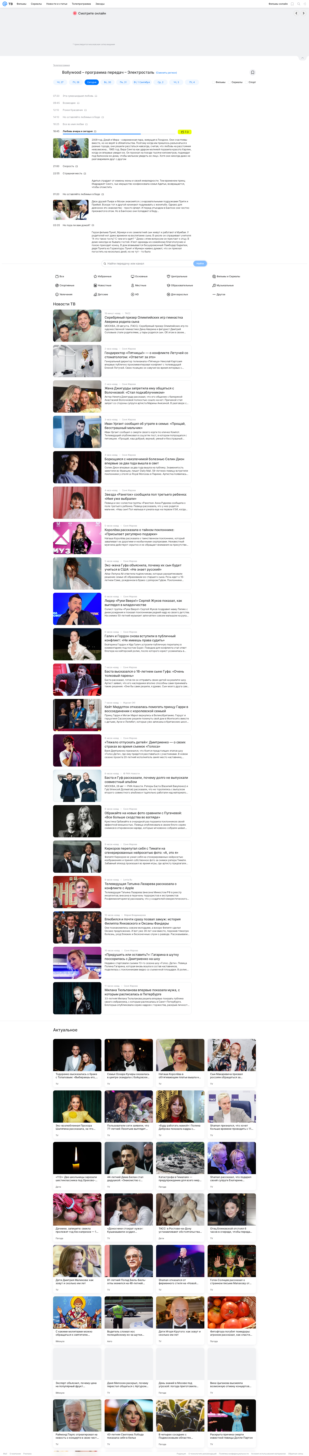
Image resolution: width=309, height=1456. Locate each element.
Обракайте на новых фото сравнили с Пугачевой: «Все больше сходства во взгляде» (143, 815)
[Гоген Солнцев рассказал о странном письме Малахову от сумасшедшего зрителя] (232, 1269)
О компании (15, 1453)
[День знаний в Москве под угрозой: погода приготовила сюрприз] (180, 1372)
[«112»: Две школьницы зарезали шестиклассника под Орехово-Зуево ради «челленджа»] (77, 1166)
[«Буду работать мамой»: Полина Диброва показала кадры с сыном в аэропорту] (180, 1114)
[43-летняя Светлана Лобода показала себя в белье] (129, 1423)
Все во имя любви (73, 124)
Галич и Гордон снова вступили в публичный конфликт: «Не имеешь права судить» (140, 638)
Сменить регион (166, 72)
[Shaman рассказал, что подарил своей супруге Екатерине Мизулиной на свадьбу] (232, 1166)
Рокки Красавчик (73, 110)
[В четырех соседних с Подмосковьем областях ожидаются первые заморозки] (180, 1423)
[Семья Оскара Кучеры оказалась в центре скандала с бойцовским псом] (129, 1063)
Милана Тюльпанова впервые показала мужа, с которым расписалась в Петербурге (142, 992)
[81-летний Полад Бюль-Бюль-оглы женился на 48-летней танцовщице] (129, 1269)
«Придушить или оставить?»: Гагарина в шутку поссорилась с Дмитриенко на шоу (142, 957)
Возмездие (69, 102)
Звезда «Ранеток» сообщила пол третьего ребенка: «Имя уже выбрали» (146, 497)
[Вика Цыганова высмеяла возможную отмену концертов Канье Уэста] (232, 1372)
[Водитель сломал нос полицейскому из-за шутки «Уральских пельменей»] (129, 1320)
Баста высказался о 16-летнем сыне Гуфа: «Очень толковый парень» (144, 674)
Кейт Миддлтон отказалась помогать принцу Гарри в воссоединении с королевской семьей (146, 709)
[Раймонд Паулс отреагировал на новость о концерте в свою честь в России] (77, 1423)
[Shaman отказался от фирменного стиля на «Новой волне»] (180, 1269)
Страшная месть (72, 173)
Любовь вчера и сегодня (78, 131)
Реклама (27, 1453)
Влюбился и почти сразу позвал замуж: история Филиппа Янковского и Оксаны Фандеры (143, 921)
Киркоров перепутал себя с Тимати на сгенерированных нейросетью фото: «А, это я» (141, 851)
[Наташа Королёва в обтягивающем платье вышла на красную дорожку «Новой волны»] (180, 1063)
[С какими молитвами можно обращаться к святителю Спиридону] (77, 1320)
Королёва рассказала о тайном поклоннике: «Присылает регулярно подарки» (139, 532)
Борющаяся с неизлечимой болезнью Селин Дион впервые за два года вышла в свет (144, 461)
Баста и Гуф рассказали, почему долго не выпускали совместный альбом (146, 780)
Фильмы (220, 82)
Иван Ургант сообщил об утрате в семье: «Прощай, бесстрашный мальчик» (145, 426)
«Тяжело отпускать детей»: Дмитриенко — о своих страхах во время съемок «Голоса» (145, 744)
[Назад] (296, 13)
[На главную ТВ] (10, 4)
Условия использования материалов (268, 1453)
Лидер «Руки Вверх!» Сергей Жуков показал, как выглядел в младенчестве (143, 603)
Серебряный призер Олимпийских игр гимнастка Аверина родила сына (144, 320)
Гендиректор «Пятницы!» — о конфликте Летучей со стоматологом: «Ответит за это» (146, 355)
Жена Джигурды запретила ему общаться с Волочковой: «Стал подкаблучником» (139, 390)
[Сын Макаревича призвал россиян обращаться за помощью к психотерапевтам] (232, 1063)
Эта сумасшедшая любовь (78, 95)
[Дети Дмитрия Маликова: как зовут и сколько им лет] (77, 1269)
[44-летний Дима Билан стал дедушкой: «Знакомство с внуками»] (129, 1166)
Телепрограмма (61, 65)
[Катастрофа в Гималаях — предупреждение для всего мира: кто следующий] (180, 1166)
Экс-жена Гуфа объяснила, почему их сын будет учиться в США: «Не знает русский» (143, 567)
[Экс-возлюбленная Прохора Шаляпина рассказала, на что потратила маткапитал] (77, 1114)
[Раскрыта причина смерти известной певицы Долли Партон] (232, 1423)
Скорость (68, 166)
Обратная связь (295, 1453)
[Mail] (5, 4)
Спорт (252, 82)
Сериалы (237, 82)
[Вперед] (303, 13)
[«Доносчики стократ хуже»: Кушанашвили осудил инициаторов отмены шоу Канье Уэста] (129, 1217)
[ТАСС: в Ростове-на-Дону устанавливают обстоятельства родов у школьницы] (180, 1217)
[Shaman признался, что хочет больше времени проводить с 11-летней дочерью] (232, 1114)
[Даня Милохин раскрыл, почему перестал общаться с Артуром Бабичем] (129, 1372)
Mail (5, 1453)
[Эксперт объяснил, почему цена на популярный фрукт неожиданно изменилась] (77, 1372)
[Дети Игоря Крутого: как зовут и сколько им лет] (180, 1320)
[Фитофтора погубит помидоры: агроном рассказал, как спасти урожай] (232, 1320)
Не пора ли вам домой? (76, 225)
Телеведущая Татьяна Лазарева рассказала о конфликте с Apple (141, 886)
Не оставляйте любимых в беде (81, 117)
